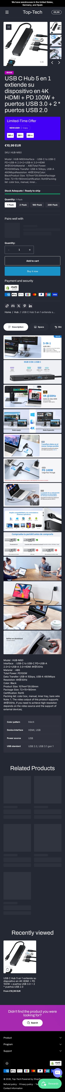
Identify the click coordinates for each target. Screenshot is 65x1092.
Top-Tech (16, 1079)
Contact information (13, 1088)
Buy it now (32, 271)
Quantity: (10, 243)
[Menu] (7, 12)
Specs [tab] (41, 327)
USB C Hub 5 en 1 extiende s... (38, 312)
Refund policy (10, 1084)
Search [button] (34, 1023)
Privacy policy (26, 1084)
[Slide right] (59, 62)
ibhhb (9, 73)
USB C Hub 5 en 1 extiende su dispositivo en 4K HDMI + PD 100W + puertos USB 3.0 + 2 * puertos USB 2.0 (20, 982)
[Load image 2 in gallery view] (56, 40)
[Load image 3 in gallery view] (56, 53)
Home (8, 312)
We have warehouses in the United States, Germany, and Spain (32, 3)
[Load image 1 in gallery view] (56, 28)
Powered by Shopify (31, 1079)
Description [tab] (18, 327)
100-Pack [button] (37, 205)
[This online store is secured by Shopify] (12, 290)
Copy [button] (25, 128)
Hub (16, 312)
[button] (56, 12)
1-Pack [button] (10, 205)
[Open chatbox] (57, 1072)
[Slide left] (52, 62)
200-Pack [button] (53, 205)
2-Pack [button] (23, 205)
